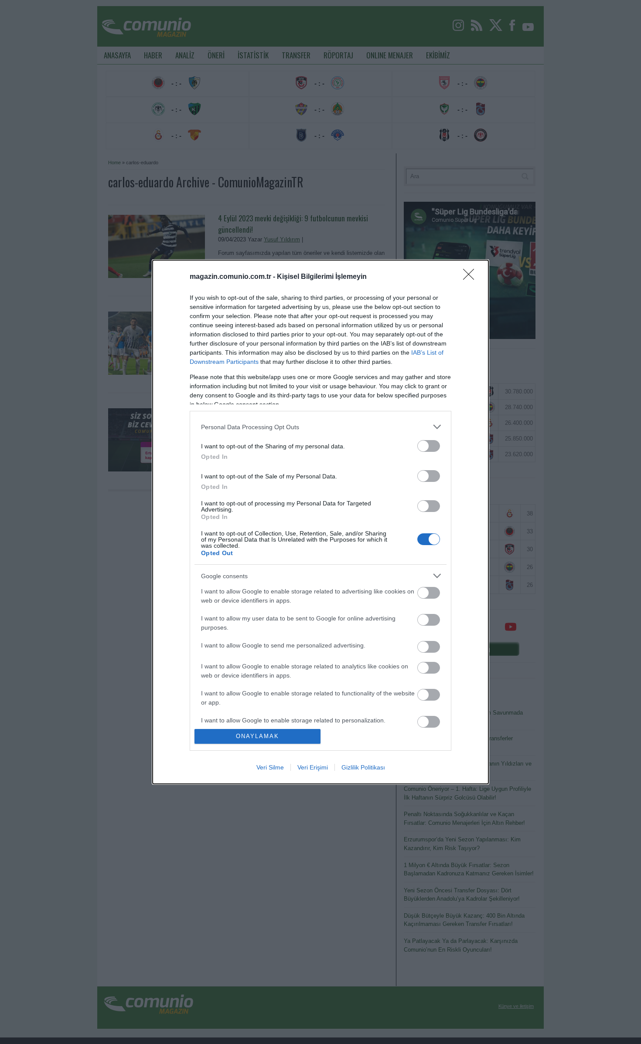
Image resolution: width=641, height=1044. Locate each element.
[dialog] (320, 522)
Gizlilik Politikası (363, 767)
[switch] (428, 446)
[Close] (471, 277)
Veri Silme (270, 767)
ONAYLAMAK (257, 736)
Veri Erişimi (312, 767)
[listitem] (320, 426)
